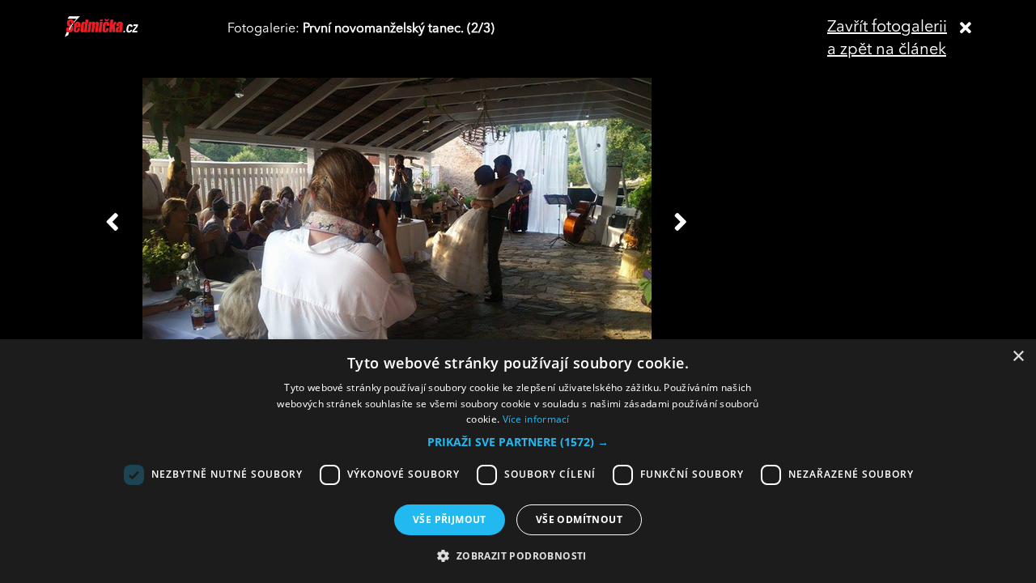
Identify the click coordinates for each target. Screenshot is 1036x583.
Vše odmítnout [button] (579, 519)
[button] (518, 442)
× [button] (1018, 357)
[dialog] (518, 461)
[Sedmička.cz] (122, 34)
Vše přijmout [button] (449, 519)
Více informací (536, 419)
